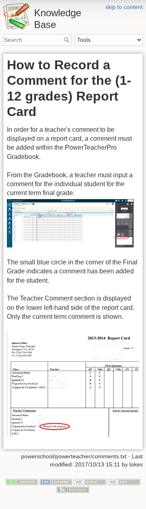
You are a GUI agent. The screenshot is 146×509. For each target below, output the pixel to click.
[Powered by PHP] (56, 481)
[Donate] (22, 481)
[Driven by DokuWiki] (73, 489)
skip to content (124, 7)
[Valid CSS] (124, 481)
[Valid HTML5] (90, 481)
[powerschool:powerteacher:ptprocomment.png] (73, 222)
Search (67, 40)
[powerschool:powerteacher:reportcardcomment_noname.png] (73, 384)
